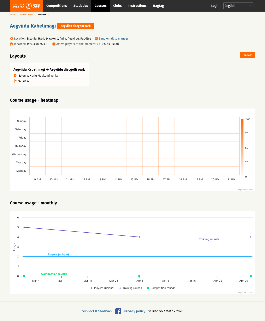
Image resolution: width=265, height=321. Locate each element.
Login (215, 6)
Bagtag (158, 6)
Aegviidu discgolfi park (76, 26)
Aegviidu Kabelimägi (33, 26)
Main (12, 14)
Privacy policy (134, 311)
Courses (101, 6)
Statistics (80, 6)
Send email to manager (114, 38)
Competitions (56, 6)
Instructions (137, 6)
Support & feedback (97, 311)
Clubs (117, 6)
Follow (248, 55)
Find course (27, 14)
